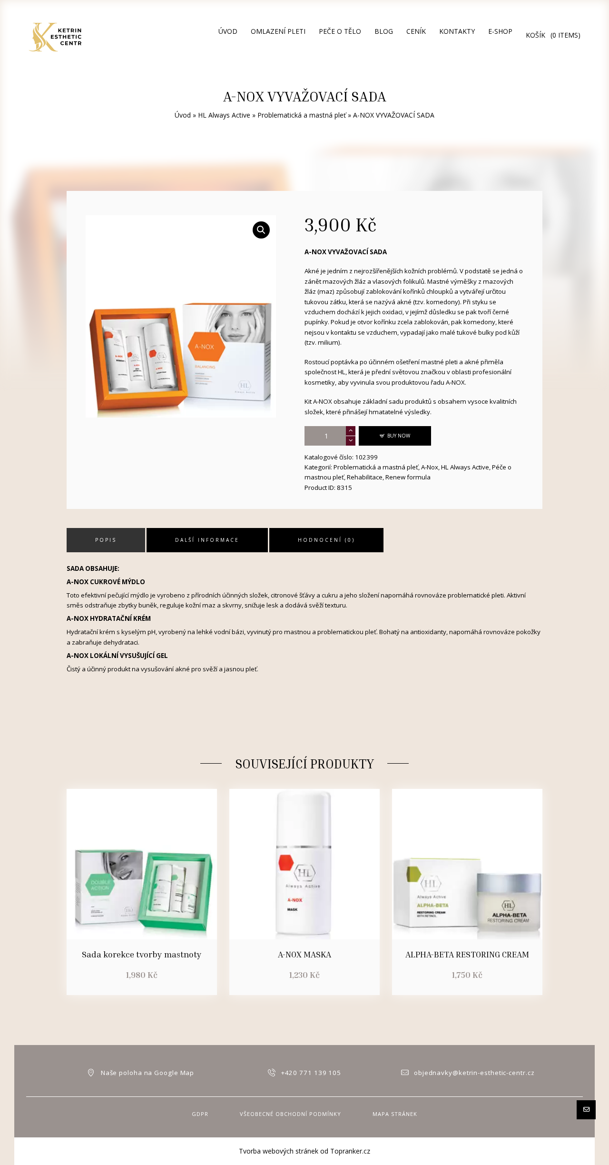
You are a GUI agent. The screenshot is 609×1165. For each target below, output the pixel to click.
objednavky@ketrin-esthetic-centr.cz (474, 1072)
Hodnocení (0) (326, 540)
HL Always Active (224, 114)
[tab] (106, 540)
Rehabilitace (365, 477)
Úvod (183, 114)
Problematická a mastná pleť (301, 114)
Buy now (398, 435)
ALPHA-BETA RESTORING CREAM (467, 954)
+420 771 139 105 (311, 1072)
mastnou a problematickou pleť (330, 631)
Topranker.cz (350, 1150)
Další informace (207, 540)
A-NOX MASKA (304, 954)
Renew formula (408, 477)
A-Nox (429, 467)
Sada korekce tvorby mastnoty (142, 954)
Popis (106, 540)
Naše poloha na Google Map (148, 1072)
